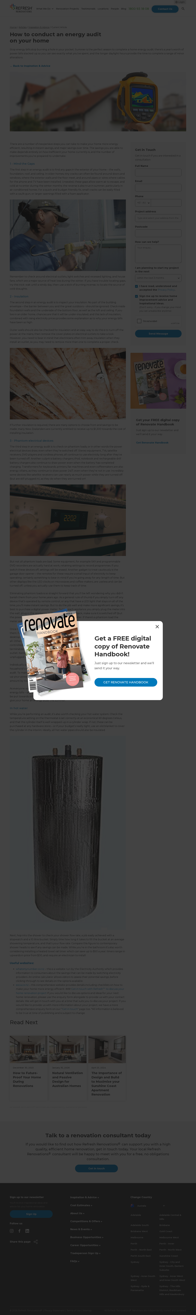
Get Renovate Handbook (125, 682)
